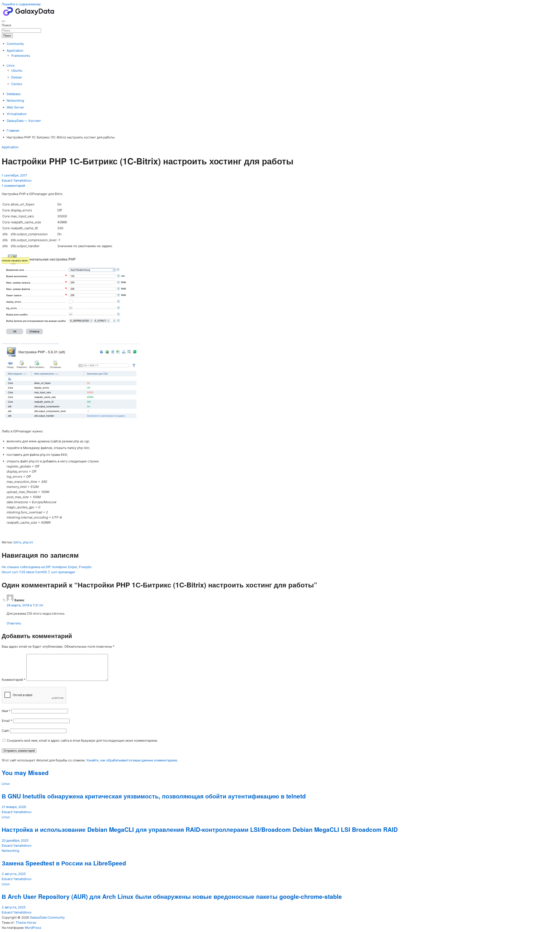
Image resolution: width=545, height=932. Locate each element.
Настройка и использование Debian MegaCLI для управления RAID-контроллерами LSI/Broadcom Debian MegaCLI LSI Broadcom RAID (200, 829)
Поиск (6, 25)
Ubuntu (16, 70)
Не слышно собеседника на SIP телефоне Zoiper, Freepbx (47, 567)
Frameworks (20, 56)
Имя (6, 711)
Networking (15, 100)
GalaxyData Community (47, 917)
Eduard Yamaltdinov (17, 180)
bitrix (17, 542)
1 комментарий (13, 186)
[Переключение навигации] (3, 21)
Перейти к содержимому (21, 4)
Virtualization (17, 114)
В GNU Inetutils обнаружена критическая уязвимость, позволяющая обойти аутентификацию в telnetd (154, 796)
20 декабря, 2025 (15, 840)
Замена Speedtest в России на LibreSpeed (64, 863)
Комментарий (14, 680)
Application (15, 50)
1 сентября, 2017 (14, 175)
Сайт (5, 731)
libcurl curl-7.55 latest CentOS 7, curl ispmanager (38, 572)
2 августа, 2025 (14, 907)
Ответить (14, 623)
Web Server (15, 107)
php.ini (28, 542)
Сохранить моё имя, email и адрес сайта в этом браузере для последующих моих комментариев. (82, 740)
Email (7, 721)
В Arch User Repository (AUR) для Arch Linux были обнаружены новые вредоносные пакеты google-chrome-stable (172, 896)
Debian (16, 77)
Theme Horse (26, 923)
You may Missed (25, 772)
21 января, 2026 (14, 807)
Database (14, 94)
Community (15, 44)
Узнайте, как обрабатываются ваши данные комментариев (131, 760)
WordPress (33, 928)
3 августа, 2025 (14, 874)
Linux (11, 65)
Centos (16, 84)
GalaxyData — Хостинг (24, 121)
